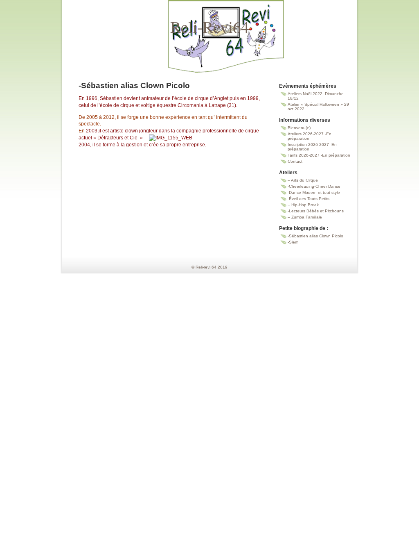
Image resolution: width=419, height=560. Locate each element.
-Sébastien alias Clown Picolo (315, 236)
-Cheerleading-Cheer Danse (314, 186)
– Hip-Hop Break (303, 205)
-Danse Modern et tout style (314, 192)
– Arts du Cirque (303, 180)
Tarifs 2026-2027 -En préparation (319, 155)
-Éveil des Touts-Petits (308, 198)
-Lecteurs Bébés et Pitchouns (316, 211)
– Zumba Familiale (305, 217)
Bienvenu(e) (299, 127)
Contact (295, 161)
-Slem (293, 242)
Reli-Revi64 (209, 26)
